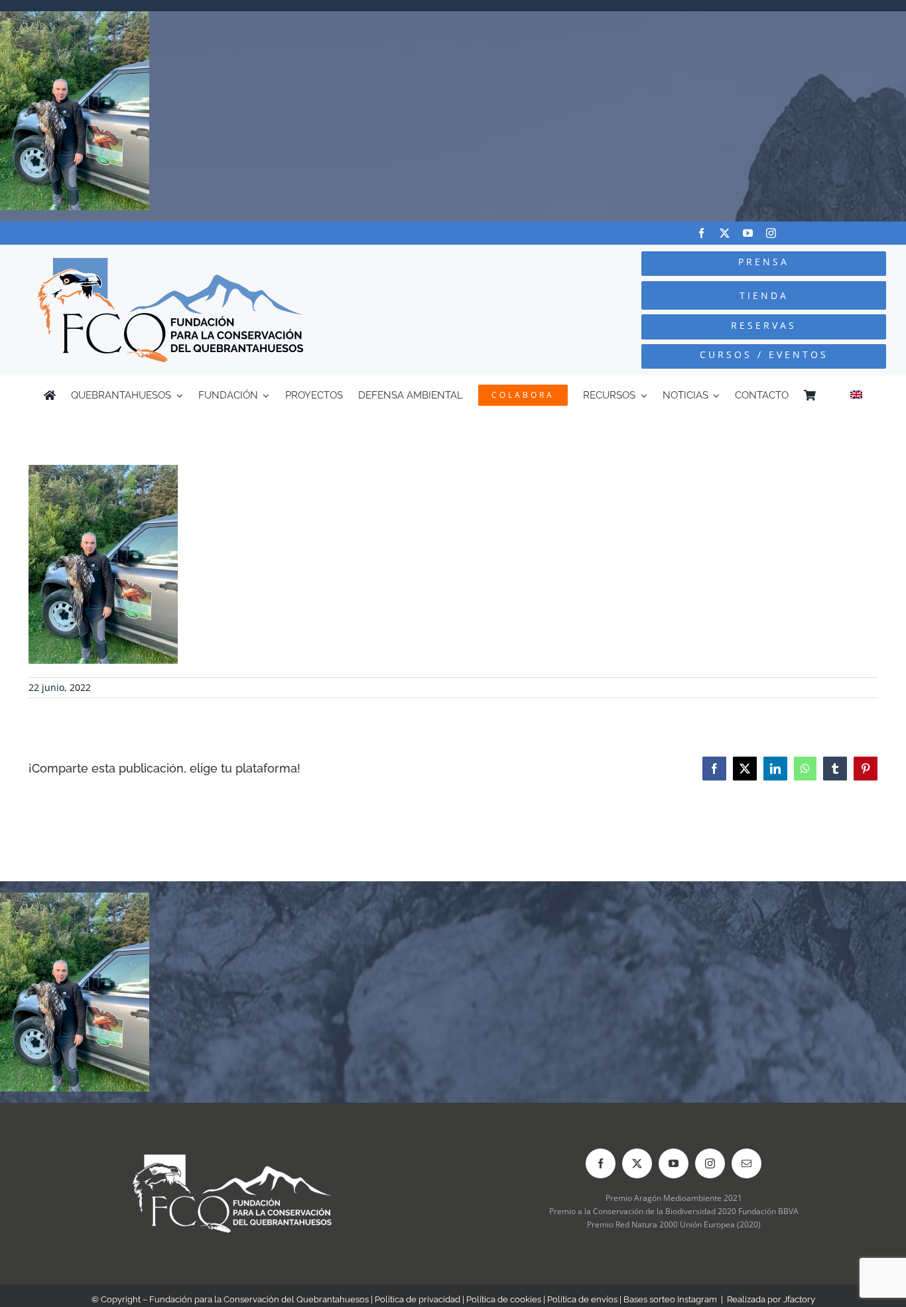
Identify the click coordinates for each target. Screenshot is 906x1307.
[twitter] (725, 233)
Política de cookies (503, 1299)
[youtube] (748, 233)
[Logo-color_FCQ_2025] (170, 263)
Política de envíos (582, 1299)
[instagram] (771, 233)
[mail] (746, 1163)
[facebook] (701, 233)
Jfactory (799, 1299)
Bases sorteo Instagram (670, 1299)
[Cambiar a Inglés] (856, 395)
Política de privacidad (417, 1299)
